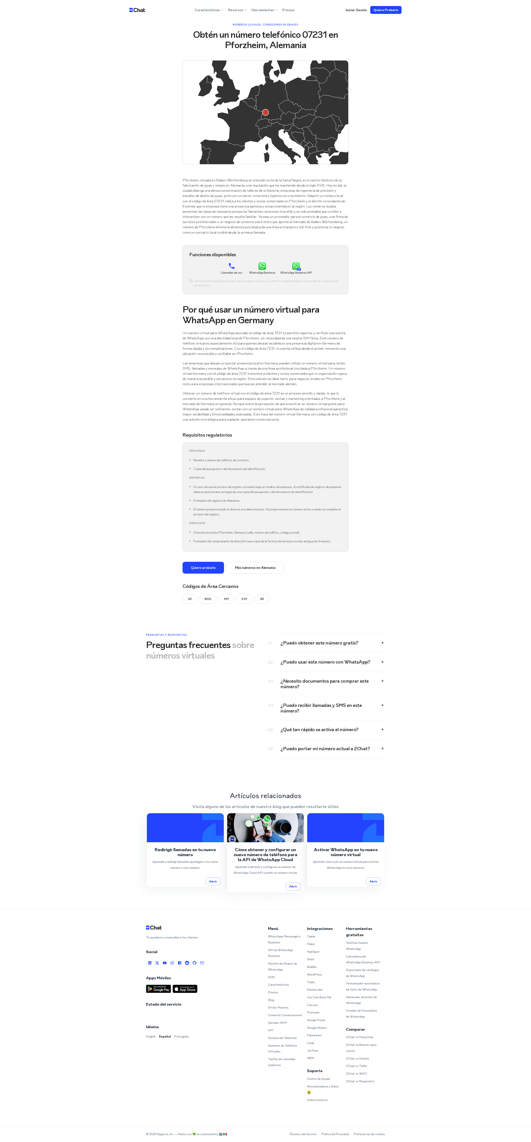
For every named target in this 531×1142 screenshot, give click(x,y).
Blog (271, 1000)
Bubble (312, 967)
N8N (310, 1058)
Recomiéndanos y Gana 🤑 (322, 1089)
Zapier (311, 936)
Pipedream (314, 1035)
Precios (288, 9)
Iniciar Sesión (356, 9)
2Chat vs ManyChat (360, 1037)
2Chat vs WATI (356, 1073)
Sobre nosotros (317, 1100)
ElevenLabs (315, 989)
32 (190, 599)
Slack (310, 959)
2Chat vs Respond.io (360, 1081)
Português (181, 1036)
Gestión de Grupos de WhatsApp (282, 966)
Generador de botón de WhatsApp (361, 1000)
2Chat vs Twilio (356, 1066)
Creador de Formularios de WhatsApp (361, 1013)
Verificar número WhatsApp (357, 946)
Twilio (311, 982)
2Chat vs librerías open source (361, 1047)
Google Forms (316, 1020)
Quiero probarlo (386, 10)
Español (165, 1036)
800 (208, 599)
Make (310, 944)
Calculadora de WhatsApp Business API (363, 959)
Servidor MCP (277, 1023)
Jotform (312, 1050)
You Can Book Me (319, 997)
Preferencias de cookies (369, 1134)
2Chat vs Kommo (357, 1058)
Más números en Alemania (255, 567)
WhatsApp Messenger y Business (284, 939)
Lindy (310, 1043)
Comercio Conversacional (285, 1015)
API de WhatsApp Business (280, 953)
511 (226, 599)
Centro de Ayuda (318, 1078)
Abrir (213, 881)
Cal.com (312, 1005)
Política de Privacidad (335, 1134)
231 (244, 599)
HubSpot (313, 951)
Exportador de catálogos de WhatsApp (362, 973)
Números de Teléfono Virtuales (282, 1048)
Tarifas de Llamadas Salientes (281, 1062)
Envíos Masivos (278, 1007)
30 (262, 599)
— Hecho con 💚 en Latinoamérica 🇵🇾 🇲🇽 (201, 1134)
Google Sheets (317, 1027)
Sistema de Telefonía (282, 1038)
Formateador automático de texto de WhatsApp (363, 986)
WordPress (314, 974)
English (151, 1036)
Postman (313, 1012)
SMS (271, 977)
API (270, 1030)
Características (278, 984)
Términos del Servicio (303, 1134)
